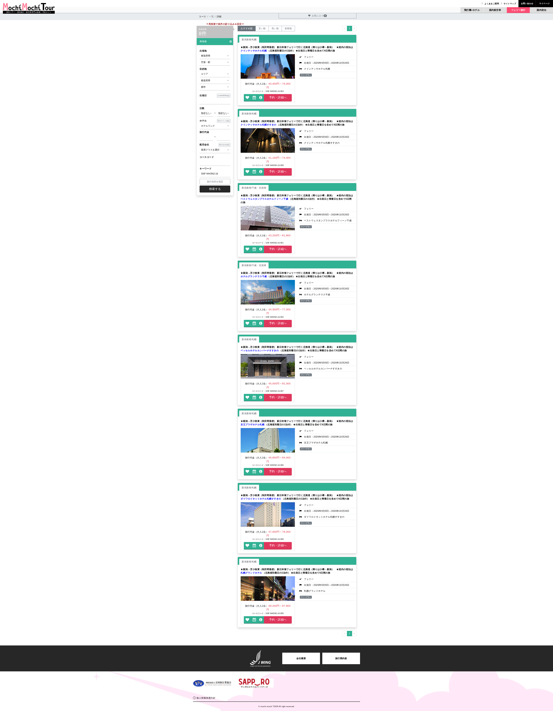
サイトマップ (510, 3)
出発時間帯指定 (224, 96)
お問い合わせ (527, 3)
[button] (215, 41)
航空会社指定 (224, 145)
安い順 (262, 28)
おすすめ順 (247, 28)
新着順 (288, 28)
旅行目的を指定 (215, 181)
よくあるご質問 (491, 3)
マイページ (544, 3)
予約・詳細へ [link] (278, 97)
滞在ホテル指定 (224, 121)
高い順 (275, 28)
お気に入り (319, 15)
